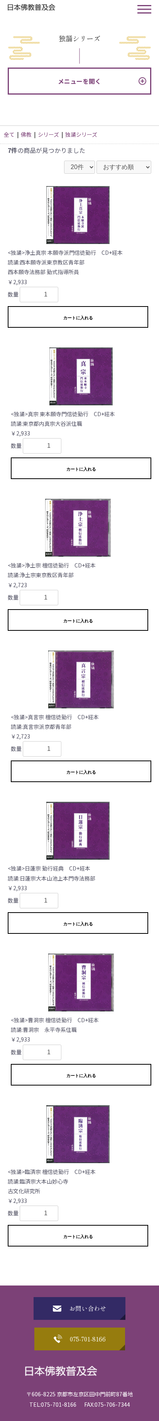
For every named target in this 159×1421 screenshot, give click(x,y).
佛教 (26, 134)
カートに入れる (78, 317)
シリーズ (48, 134)
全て (9, 134)
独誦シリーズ (81, 134)
